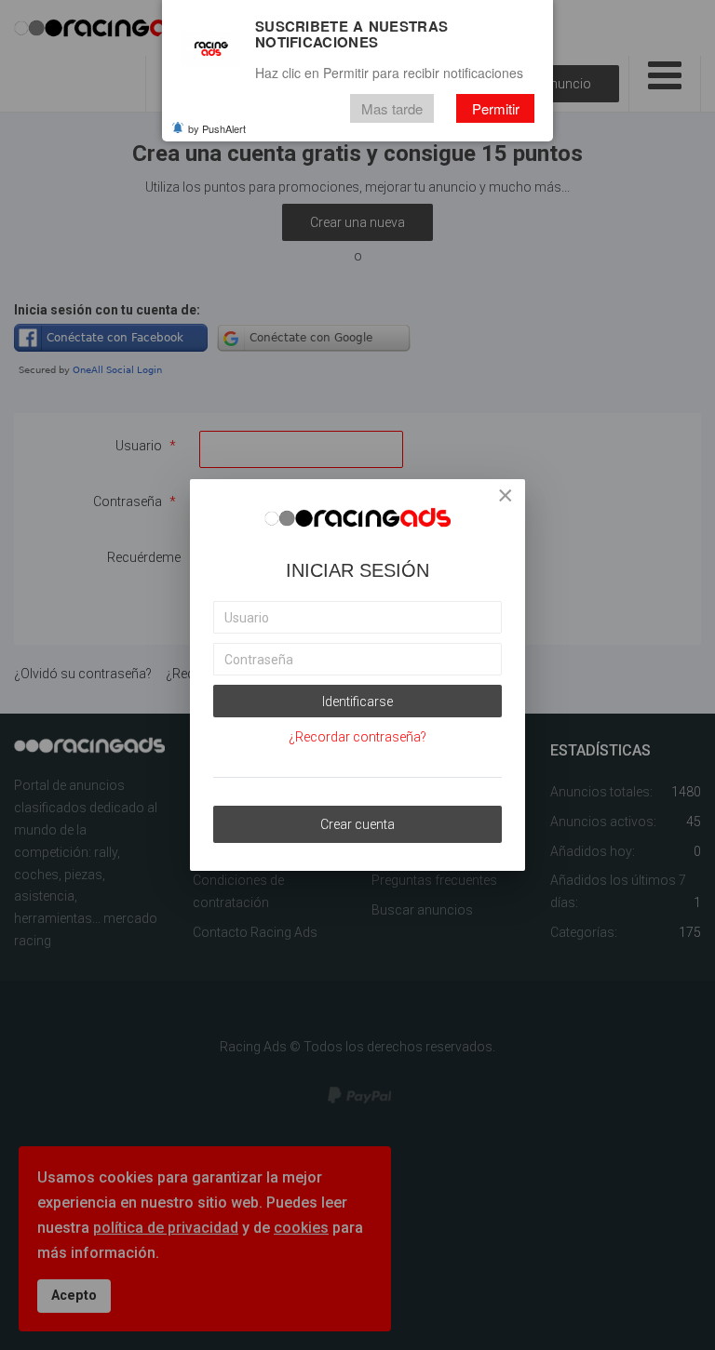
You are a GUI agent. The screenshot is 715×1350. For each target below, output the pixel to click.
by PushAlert (217, 128)
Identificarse (357, 701)
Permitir (495, 108)
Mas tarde (392, 108)
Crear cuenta (357, 824)
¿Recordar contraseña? (357, 736)
